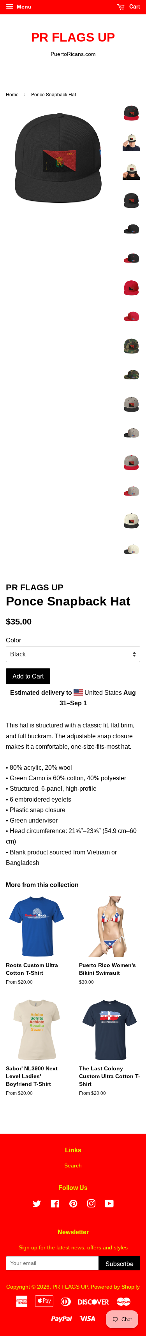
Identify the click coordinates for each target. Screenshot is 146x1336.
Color (13, 640)
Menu (23, 6)
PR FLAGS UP (73, 37)
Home (12, 94)
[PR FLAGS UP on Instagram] (91, 1205)
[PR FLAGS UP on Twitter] (37, 1205)
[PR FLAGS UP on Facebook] (55, 1205)
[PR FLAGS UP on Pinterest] (73, 1205)
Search (73, 1166)
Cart (134, 6)
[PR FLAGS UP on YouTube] (109, 1205)
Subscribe (120, 1263)
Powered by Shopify (115, 1287)
